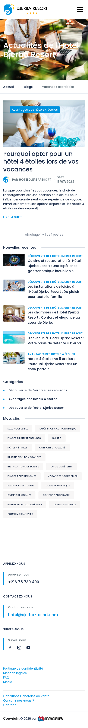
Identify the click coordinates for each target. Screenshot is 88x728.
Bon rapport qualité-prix (24, 504)
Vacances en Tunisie (20, 485)
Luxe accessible (17, 428)
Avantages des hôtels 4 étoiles (35, 109)
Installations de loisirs (23, 466)
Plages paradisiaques (21, 476)
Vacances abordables (63, 476)
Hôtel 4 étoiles (17, 447)
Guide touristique (58, 485)
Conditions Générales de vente (26, 696)
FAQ (6, 677)
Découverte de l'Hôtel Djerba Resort (55, 256)
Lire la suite (12, 217)
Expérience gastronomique (58, 428)
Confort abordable (56, 495)
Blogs (28, 87)
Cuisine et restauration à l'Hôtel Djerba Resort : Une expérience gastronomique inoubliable (54, 265)
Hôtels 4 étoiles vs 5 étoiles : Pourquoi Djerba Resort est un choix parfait (52, 364)
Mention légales (15, 673)
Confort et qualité (52, 447)
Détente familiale (65, 504)
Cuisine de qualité (19, 495)
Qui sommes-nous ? (18, 700)
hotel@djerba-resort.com (33, 614)
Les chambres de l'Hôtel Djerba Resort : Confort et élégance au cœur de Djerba (54, 317)
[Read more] (10, 647)
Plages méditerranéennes (24, 438)
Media (7, 682)
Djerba (56, 438)
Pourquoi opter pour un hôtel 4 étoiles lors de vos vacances (41, 162)
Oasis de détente (62, 466)
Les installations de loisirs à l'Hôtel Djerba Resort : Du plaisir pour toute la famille (53, 291)
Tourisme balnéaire (20, 514)
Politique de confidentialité (23, 668)
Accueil (9, 87)
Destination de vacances (24, 457)
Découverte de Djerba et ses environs (38, 390)
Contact (9, 705)
